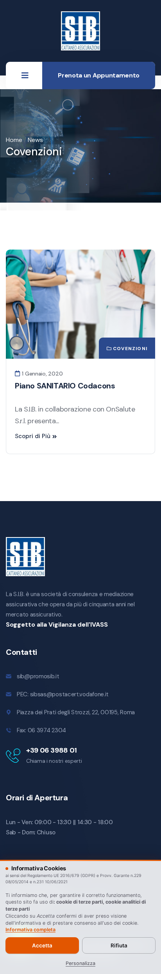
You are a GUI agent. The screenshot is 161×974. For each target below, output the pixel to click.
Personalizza (80, 963)
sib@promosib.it (38, 676)
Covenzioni (130, 348)
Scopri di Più (32, 436)
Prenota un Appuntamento (99, 75)
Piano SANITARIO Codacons (65, 386)
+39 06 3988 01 (51, 750)
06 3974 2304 (47, 730)
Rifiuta (119, 945)
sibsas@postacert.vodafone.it (69, 694)
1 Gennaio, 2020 (42, 373)
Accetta (42, 945)
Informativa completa (30, 930)
